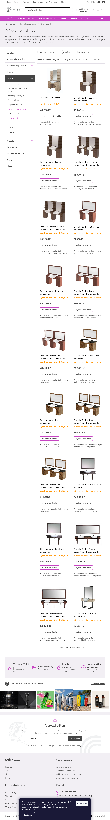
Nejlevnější (58, 59)
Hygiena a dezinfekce (17, 105)
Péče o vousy (13, 84)
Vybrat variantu (83, 116)
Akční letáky (54, 2)
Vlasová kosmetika (16, 59)
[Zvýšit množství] (48, 116)
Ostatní (13, 132)
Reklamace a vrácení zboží (68, 774)
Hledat (67, 10)
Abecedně (97, 59)
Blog (7, 774)
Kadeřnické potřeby (16, 65)
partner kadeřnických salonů (18, 669)
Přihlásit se (75, 738)
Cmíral (40, 683)
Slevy (9, 166)
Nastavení (28, 815)
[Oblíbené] (98, 10)
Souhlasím (82, 803)
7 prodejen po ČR (45, 669)
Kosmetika (12, 147)
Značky (10, 53)
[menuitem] (10, 18)
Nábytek (11, 141)
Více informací (28, 809)
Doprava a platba (64, 767)
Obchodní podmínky (65, 770)
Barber (10, 78)
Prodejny (26, 2)
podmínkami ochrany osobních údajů (67, 745)
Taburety (13, 123)
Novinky (11, 160)
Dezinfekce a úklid (15, 153)
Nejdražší (69, 59)
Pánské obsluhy (16, 118)
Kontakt (17, 2)
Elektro (10, 72)
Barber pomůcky (15, 95)
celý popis (48, 42)
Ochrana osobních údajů (67, 778)
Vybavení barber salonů (18, 109)
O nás (8, 2)
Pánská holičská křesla (19, 114)
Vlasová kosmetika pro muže (18, 89)
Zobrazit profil (98, 683)
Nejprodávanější (83, 59)
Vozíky (12, 127)
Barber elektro (14, 100)
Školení (64, 2)
